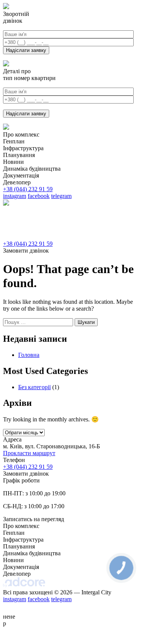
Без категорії (34, 387)
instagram (14, 196)
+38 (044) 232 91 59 (28, 189)
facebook (39, 196)
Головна (28, 355)
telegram (61, 196)
